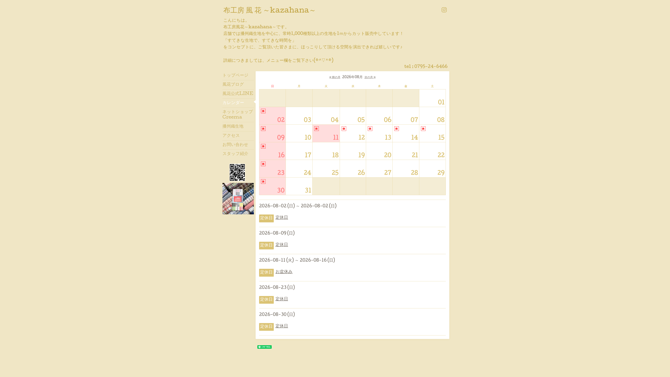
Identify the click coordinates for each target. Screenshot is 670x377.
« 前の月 (334, 77)
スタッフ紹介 (235, 154)
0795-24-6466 (431, 67)
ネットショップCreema (237, 115)
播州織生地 (232, 126)
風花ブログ (233, 84)
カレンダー (233, 103)
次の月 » (370, 77)
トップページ (235, 75)
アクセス (231, 136)
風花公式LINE (237, 94)
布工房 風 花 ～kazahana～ (269, 11)
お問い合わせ (235, 145)
